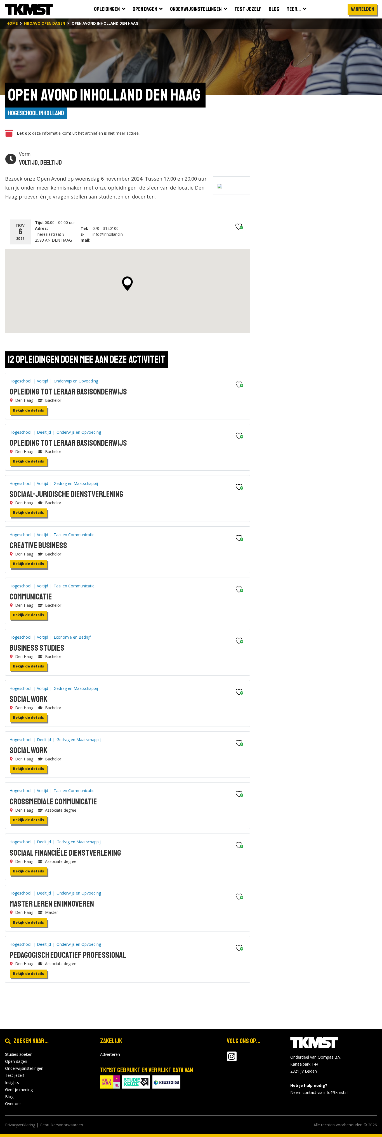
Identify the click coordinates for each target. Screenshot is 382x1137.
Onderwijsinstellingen (24, 1068)
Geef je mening (19, 1089)
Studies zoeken (18, 1054)
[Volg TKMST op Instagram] (232, 1059)
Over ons (13, 1103)
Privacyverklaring (20, 1124)
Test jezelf (14, 1075)
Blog (9, 1096)
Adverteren (110, 1054)
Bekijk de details (28, 410)
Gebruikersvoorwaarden (61, 1124)
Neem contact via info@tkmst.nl (319, 1092)
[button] (127, 283)
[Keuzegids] (166, 1081)
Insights (12, 1082)
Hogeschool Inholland (36, 113)
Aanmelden (362, 9)
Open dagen (16, 1061)
